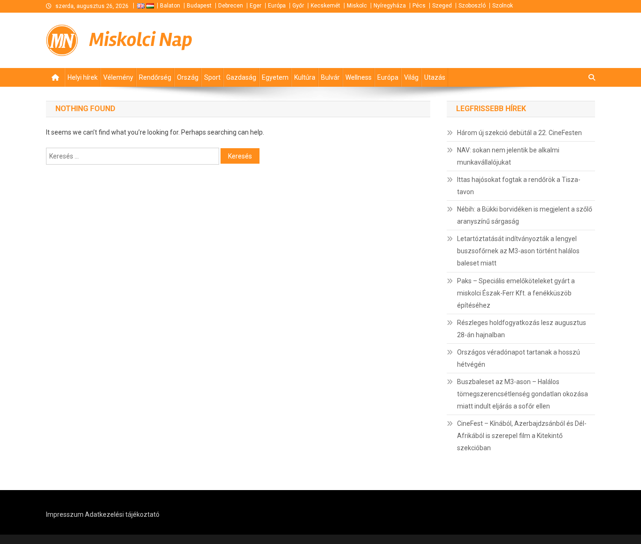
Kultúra (304, 77)
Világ (411, 77)
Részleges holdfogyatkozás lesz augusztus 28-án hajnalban (521, 329)
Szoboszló (472, 5)
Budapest (199, 5)
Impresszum (65, 514)
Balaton (170, 5)
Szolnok (502, 5)
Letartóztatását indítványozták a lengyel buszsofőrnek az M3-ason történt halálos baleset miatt (518, 251)
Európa (277, 5)
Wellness (358, 77)
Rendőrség (155, 77)
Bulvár (330, 77)
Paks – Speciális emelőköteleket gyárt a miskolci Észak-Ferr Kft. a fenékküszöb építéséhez (516, 293)
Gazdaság (241, 77)
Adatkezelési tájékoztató (122, 514)
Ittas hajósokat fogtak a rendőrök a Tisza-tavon (518, 186)
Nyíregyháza (390, 5)
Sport (212, 77)
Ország (187, 77)
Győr (298, 5)
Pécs (419, 5)
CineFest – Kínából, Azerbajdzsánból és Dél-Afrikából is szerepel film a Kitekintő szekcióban (522, 436)
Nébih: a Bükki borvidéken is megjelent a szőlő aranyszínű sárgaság (524, 215)
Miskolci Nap (140, 40)
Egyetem (275, 77)
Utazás (434, 77)
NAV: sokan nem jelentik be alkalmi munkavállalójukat (508, 156)
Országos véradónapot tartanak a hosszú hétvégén (518, 358)
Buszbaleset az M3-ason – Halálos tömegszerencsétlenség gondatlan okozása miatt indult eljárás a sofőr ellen (522, 394)
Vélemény (118, 77)
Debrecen (230, 5)
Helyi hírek (83, 77)
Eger (255, 5)
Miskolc (357, 5)
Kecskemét (325, 5)
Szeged (442, 5)
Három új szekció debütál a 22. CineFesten (519, 132)
